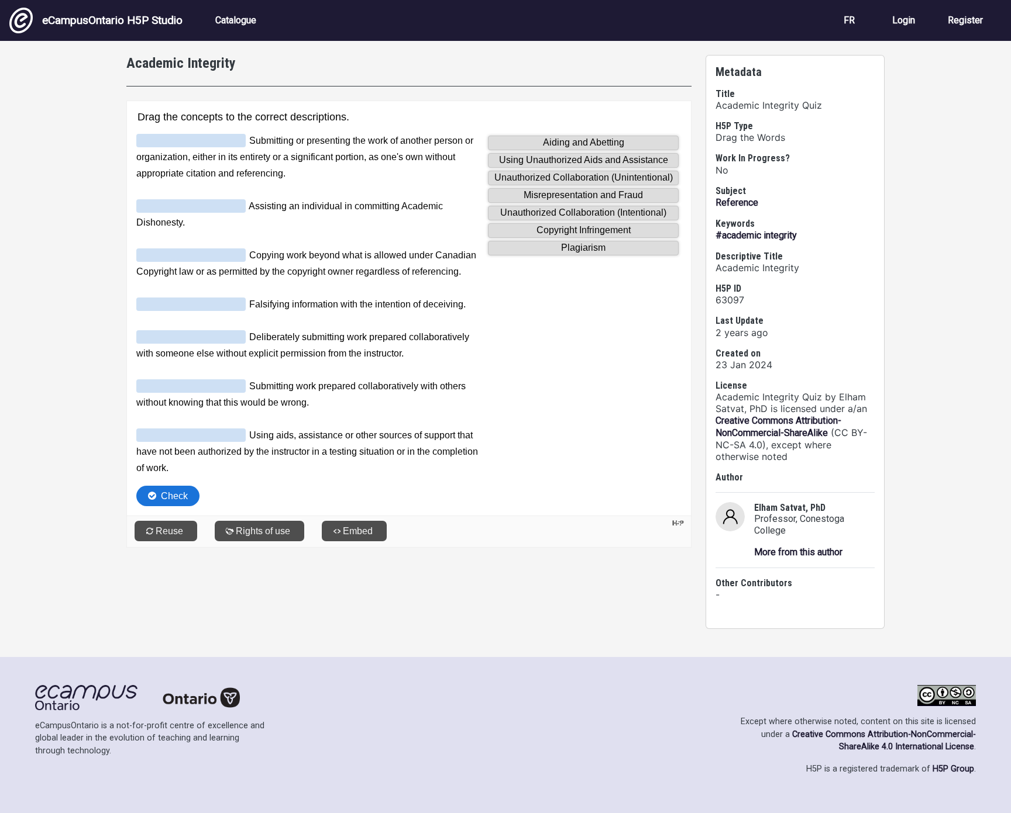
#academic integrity (756, 235)
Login (903, 20)
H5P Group (953, 769)
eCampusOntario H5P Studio (112, 20)
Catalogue (235, 20)
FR (849, 20)
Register (965, 20)
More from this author (798, 552)
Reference (737, 202)
